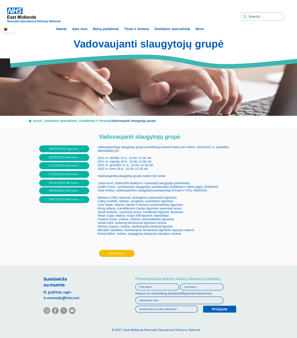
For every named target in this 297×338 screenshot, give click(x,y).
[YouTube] (72, 310)
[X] (63, 310)
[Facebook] (55, 310)
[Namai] (30, 121)
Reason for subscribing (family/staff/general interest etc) (173, 293)
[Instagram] (46, 310)
